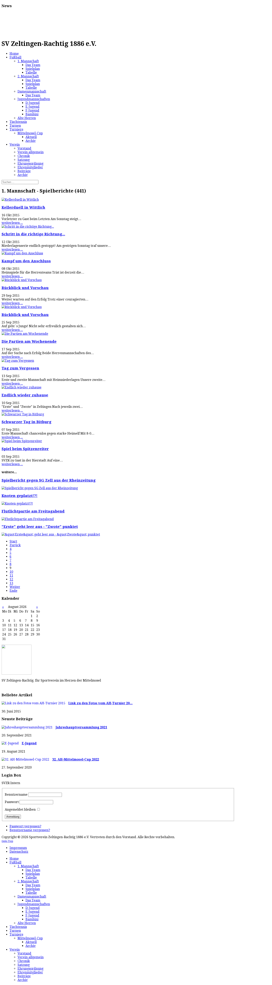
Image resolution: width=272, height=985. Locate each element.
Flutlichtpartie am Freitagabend (33, 511)
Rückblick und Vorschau (25, 288)
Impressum (18, 848)
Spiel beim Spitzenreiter (25, 449)
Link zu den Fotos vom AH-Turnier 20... (100, 703)
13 (11, 583)
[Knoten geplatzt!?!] (17, 503)
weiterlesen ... (12, 223)
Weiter (15, 587)
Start (13, 541)
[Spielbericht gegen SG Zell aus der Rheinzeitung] (40, 488)
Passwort (12, 802)
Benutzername (16, 794)
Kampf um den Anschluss (26, 261)
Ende (13, 591)
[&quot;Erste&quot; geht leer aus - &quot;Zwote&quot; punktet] (51, 534)
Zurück (15, 545)
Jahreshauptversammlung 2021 (81, 727)
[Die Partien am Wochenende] (25, 334)
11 (11, 575)
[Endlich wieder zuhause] (21, 387)
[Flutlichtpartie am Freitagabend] (28, 519)
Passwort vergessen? (25, 826)
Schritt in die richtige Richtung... (33, 234)
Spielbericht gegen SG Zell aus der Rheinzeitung (49, 480)
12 (11, 579)
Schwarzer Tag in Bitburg (26, 422)
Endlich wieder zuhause (25, 395)
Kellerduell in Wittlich (23, 207)
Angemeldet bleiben (20, 809)
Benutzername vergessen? (30, 830)
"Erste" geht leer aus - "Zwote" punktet (40, 527)
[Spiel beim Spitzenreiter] (22, 441)
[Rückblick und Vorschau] (22, 280)
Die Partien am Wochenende (29, 341)
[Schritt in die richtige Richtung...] (28, 226)
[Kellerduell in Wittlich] (20, 200)
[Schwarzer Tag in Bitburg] (23, 414)
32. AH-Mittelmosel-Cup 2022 (75, 759)
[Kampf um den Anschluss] (22, 253)
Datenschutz (19, 852)
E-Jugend (29, 743)
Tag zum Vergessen (20, 368)
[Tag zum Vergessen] (18, 361)
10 (11, 572)
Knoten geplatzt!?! (19, 496)
